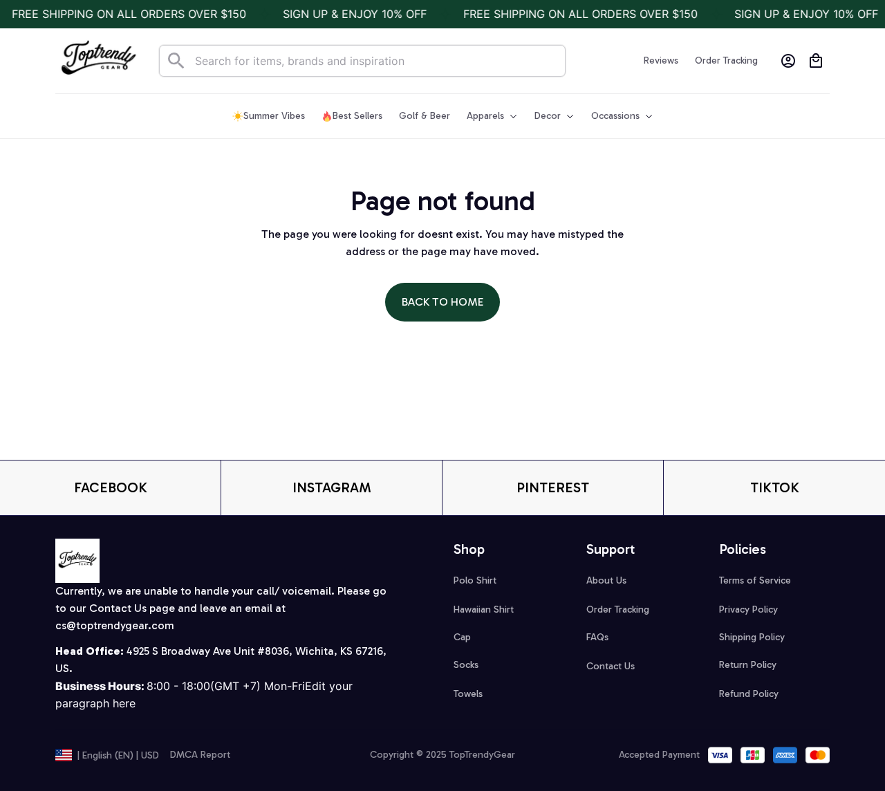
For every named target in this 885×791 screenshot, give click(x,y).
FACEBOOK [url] (110, 487)
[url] (114, 626)
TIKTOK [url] (774, 487)
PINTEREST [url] (552, 487)
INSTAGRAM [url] (331, 487)
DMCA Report (200, 755)
